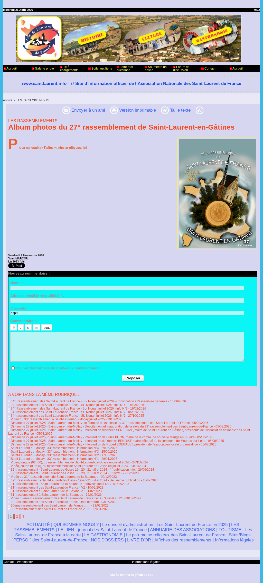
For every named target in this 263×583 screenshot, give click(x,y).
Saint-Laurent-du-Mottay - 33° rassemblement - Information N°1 (54, 459)
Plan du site (144, 575)
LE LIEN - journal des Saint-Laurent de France (102, 529)
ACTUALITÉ (38, 524)
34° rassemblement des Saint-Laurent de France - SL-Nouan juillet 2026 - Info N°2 (68, 412)
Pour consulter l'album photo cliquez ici (47, 147)
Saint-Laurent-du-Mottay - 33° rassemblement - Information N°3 (54, 451)
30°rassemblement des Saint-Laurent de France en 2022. (50, 509)
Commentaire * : (24, 321)
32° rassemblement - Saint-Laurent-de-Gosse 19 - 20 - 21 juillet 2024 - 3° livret (65, 473)
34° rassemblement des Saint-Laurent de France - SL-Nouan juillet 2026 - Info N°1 (68, 415)
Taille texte (180, 110)
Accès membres (122, 575)
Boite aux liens (101, 68)
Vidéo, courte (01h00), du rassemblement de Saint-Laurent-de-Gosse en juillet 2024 (69, 466)
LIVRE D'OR (139, 540)
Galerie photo (44, 68)
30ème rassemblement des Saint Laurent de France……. (50, 505)
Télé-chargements (69, 68)
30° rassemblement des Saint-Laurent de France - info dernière (54, 502)
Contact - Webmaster (18, 562)
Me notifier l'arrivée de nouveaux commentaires (57, 368)
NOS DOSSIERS (107, 540)
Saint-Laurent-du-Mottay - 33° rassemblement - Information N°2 (54, 455)
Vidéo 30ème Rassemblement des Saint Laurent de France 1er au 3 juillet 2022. (66, 498)
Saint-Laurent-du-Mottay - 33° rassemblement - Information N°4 (54, 448)
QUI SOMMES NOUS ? (76, 524)
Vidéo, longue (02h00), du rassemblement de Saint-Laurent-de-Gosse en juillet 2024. (70, 462)
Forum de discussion (181, 68)
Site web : (18, 308)
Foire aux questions (125, 68)
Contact (209, 68)
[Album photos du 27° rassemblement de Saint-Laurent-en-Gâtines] (217, 139)
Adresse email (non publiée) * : (37, 296)
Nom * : (16, 283)
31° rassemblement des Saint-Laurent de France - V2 (47, 487)
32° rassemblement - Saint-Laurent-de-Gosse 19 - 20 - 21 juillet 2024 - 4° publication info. (73, 469)
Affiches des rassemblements (182, 540)
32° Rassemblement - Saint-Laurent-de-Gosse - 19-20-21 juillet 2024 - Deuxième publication (75, 480)
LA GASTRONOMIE (103, 534)
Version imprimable (137, 110)
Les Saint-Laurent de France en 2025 (192, 524)
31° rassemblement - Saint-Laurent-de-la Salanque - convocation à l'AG (60, 484)
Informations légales (234, 540)
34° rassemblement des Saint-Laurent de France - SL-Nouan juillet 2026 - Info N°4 (68, 405)
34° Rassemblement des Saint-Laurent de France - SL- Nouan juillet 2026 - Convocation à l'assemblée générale (88, 401)
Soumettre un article (156, 68)
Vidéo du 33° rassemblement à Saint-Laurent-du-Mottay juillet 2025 (57, 419)
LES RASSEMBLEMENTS (33, 100)
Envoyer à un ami (87, 110)
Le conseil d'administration (127, 524)
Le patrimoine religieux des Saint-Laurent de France (175, 534)
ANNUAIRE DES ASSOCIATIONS (182, 529)
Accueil (11, 68)
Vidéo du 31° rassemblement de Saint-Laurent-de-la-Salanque (54, 477)
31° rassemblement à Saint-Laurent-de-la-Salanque (46, 491)
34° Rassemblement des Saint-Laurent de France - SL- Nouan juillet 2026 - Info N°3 (69, 408)
